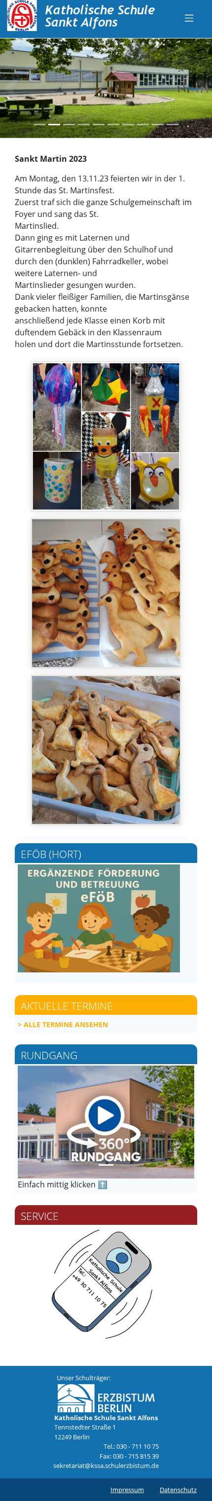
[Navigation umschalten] (189, 17)
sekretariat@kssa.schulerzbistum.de (106, 1465)
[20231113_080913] (106, 593)
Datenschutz (178, 1489)
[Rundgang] (106, 1122)
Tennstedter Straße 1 (85, 1427)
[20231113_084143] (106, 750)
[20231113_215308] (106, 436)
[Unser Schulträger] (106, 1397)
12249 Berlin (72, 1436)
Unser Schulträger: (83, 1377)
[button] (10, 88)
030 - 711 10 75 (137, 1446)
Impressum (127, 1489)
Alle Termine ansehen (66, 1024)
